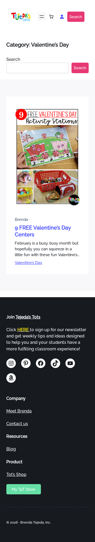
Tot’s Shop (16, 474)
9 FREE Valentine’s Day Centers (43, 231)
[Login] (61, 16)
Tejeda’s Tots (28, 317)
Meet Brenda (19, 411)
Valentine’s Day (28, 262)
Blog (11, 448)
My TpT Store (23, 489)
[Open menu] (41, 16)
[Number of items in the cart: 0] (51, 16)
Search (75, 16)
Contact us (17, 423)
